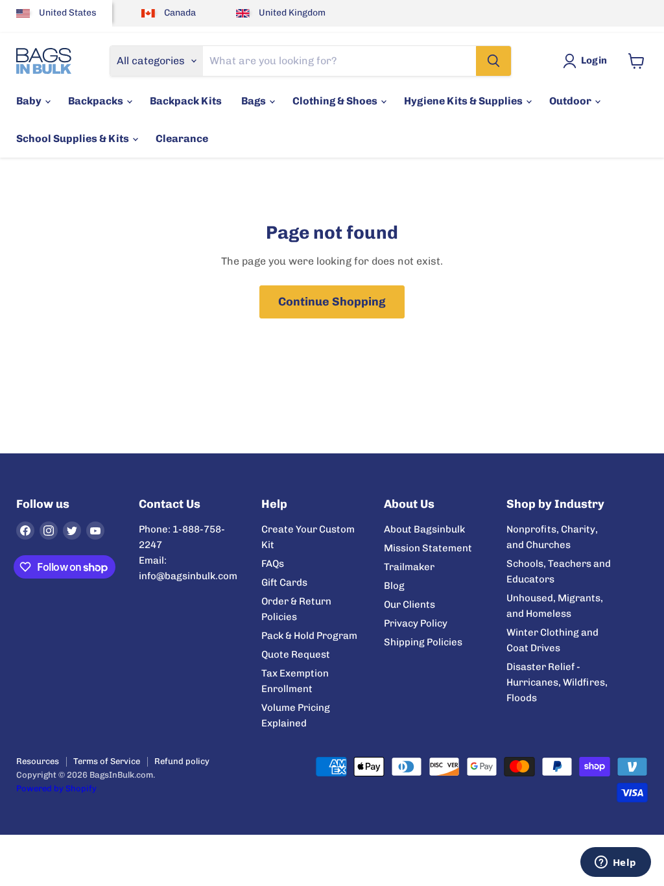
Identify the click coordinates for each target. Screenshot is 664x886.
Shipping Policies (423, 642)
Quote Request (295, 654)
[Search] (493, 61)
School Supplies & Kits (73, 138)
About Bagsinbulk (424, 529)
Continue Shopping (332, 301)
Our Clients (409, 604)
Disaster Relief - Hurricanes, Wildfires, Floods (557, 682)
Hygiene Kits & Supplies (464, 101)
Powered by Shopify (56, 788)
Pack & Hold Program (309, 635)
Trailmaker (409, 567)
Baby (29, 101)
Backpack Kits (186, 101)
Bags (254, 101)
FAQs (272, 563)
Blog (394, 586)
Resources (37, 761)
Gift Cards (284, 582)
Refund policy (181, 761)
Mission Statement (428, 548)
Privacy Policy (415, 623)
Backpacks (96, 101)
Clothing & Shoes (335, 101)
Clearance (182, 138)
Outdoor (571, 101)
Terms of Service (106, 761)
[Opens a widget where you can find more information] (615, 863)
